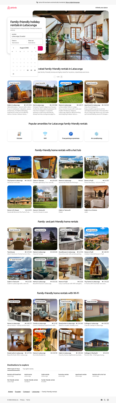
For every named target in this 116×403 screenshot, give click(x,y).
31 (13, 74)
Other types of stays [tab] (13, 369)
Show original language (73, 2)
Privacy (22, 400)
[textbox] (18, 43)
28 (27, 70)
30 (35, 70)
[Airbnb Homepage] (12, 8)
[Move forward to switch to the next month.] (34, 47)
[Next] (61, 76)
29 (31, 70)
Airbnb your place (101, 8)
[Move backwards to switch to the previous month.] (13, 47)
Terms (28, 400)
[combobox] (26, 36)
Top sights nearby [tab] (28, 369)
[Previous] (54, 76)
